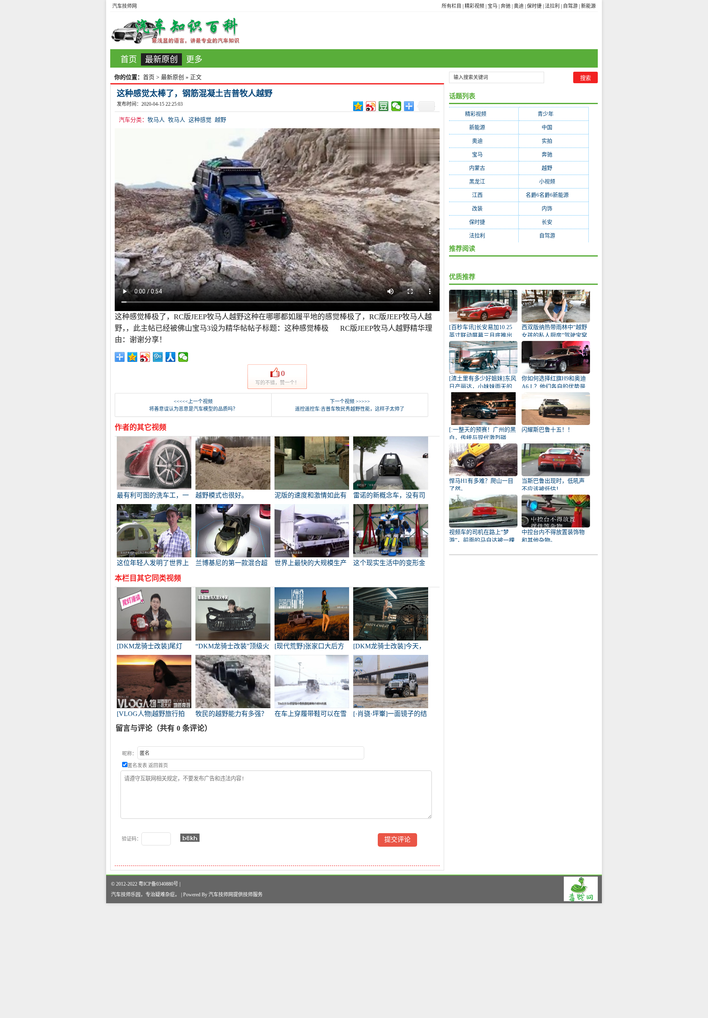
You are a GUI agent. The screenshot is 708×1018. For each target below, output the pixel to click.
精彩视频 (474, 6)
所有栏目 (451, 6)
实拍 (553, 141)
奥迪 (519, 6)
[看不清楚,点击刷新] (190, 838)
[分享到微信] (396, 106)
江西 (484, 195)
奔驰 (506, 6)
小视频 (553, 181)
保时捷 (534, 6)
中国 (553, 127)
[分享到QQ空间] (358, 106)
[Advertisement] (246, 960)
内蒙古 (483, 168)
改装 (484, 208)
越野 (220, 120)
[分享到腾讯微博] (158, 357)
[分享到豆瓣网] (384, 106)
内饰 (553, 208)
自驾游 (570, 6)
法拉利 (552, 6)
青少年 (554, 114)
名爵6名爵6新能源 (554, 195)
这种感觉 (199, 120)
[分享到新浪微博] (371, 106)
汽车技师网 (124, 6)
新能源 (588, 6)
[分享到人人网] (171, 357)
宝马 (492, 6)
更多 (194, 59)
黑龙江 (483, 181)
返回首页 (158, 765)
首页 (128, 59)
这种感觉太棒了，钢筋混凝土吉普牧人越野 (194, 93)
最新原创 (161, 59)
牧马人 (156, 120)
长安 (553, 222)
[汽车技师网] (175, 30)
